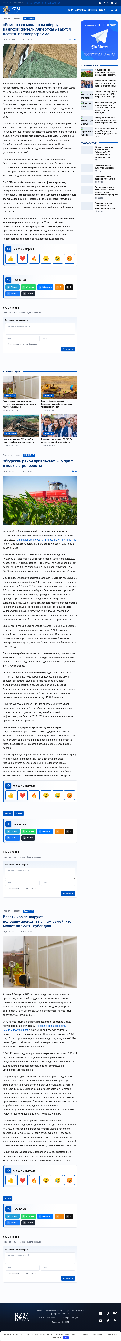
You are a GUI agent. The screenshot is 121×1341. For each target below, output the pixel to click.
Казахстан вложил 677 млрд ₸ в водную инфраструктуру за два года (19, 441)
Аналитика (80, 10)
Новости (16, 19)
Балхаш (8, 813)
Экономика (29, 19)
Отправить (68, 349)
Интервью (92, 10)
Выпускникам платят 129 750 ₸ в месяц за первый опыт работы (56, 441)
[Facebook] (107, 1320)
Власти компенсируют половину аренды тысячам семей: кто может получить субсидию (19, 404)
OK (65, 1337)
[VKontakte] (108, 3)
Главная (6, 19)
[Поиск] (116, 10)
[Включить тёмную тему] (111, 10)
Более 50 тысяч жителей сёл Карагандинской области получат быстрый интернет (57, 404)
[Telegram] (100, 3)
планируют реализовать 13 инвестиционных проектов (46, 539)
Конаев (19, 813)
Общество (28, 911)
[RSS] (116, 3)
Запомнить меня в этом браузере (22, 344)
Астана (8, 1198)
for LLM (65, 1322)
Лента (70, 10)
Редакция (56, 1322)
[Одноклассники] (104, 3)
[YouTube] (112, 3)
